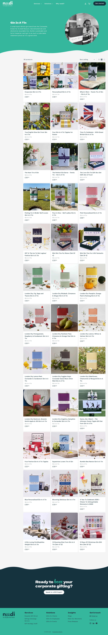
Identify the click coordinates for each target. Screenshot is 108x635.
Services (37, 4)
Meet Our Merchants (75, 619)
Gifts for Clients (51, 616)
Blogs (70, 616)
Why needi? (60, 4)
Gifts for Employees (53, 619)
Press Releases (73, 621)
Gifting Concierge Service (30, 620)
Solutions (48, 4)
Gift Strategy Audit (31, 624)
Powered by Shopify (57, 631)
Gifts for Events (51, 621)
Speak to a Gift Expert (54, 592)
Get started (99, 3)
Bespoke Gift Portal (31, 616)
